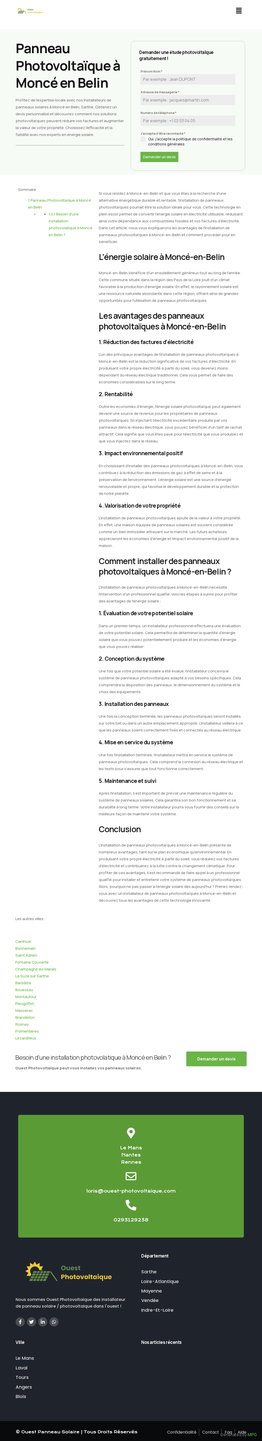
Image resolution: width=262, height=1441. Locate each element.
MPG (252, 1434)
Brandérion (25, 1017)
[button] (239, 11)
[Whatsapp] (54, 1321)
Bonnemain (25, 948)
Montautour (26, 996)
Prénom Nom (151, 71)
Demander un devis (159, 156)
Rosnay (22, 1024)
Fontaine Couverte (32, 962)
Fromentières (27, 1031)
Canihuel (23, 941)
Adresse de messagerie (159, 92)
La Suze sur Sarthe (32, 976)
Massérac (24, 1010)
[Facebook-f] (20, 1321)
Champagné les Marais (35, 969)
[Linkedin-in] (42, 1321)
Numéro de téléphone (158, 113)
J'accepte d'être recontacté (162, 133)
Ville (20, 1342)
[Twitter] (31, 1321)
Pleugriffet (24, 1003)
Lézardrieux (25, 1038)
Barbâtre (23, 983)
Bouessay (24, 989)
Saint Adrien (26, 955)
